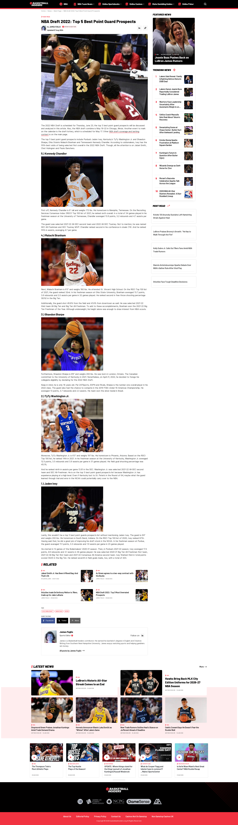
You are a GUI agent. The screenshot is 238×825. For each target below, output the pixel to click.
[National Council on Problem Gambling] (115, 801)
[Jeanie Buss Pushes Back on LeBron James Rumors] (174, 41)
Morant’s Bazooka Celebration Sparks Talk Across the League (169, 181)
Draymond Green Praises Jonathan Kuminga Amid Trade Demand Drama (50, 728)
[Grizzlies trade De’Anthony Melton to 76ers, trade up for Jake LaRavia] (87, 595)
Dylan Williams (46, 578)
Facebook (50, 621)
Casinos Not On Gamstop (136, 816)
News (50, 11)
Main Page (57, 11)
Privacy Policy (100, 816)
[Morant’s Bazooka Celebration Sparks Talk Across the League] (188, 181)
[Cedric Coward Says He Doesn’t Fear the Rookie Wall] (186, 710)
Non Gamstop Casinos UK (162, 816)
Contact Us (116, 816)
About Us (67, 816)
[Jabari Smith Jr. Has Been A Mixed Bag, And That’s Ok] (87, 576)
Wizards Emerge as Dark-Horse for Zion (170, 166)
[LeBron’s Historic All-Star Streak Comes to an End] (52, 682)
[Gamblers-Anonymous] (157, 801)
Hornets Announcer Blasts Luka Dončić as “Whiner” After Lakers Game (94, 728)
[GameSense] (138, 801)
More (77, 621)
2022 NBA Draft (47, 611)
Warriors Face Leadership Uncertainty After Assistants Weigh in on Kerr (170, 104)
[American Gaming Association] (95, 801)
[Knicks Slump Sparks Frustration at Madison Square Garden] (188, 143)
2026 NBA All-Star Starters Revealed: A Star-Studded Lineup (170, 193)
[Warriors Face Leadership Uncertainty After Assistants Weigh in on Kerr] (188, 104)
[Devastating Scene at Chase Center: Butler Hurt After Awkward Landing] (188, 130)
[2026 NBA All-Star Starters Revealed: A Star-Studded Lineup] (188, 194)
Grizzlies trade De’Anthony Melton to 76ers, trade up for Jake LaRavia (59, 593)
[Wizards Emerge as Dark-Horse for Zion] (188, 168)
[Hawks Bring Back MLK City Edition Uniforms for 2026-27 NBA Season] (141, 682)
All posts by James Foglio (70, 651)
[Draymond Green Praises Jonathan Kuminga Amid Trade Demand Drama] (52, 710)
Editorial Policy (82, 816)
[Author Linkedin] (139, 27)
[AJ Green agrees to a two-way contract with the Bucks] (142, 576)
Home (43, 11)
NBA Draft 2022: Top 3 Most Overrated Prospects (112, 593)
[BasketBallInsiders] (40, 4)
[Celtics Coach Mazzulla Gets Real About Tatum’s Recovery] (188, 117)
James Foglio (100, 578)
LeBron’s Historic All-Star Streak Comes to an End (91, 682)
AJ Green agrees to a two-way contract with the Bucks (115, 574)
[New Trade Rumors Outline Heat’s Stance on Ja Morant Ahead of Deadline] (141, 710)
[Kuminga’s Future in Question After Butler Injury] (188, 155)
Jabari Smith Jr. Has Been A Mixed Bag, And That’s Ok (59, 574)
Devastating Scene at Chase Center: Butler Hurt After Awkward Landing (170, 130)
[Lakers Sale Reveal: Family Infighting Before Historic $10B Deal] (188, 79)
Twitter (64, 621)
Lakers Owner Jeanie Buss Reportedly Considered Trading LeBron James (170, 91)
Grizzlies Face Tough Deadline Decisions (170, 282)
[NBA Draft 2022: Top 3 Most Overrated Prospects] (142, 595)
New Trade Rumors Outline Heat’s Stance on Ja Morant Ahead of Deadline (139, 728)
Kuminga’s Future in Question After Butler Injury (168, 155)
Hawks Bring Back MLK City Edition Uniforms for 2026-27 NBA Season (182, 682)
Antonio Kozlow (166, 54)
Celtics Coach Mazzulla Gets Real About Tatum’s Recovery (169, 117)
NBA (44, 570)
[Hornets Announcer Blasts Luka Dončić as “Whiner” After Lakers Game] (97, 710)
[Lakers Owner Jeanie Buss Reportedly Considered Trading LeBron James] (188, 92)
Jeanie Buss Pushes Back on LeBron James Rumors (172, 59)
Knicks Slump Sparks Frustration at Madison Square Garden (169, 142)
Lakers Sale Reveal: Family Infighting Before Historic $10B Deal (170, 79)
